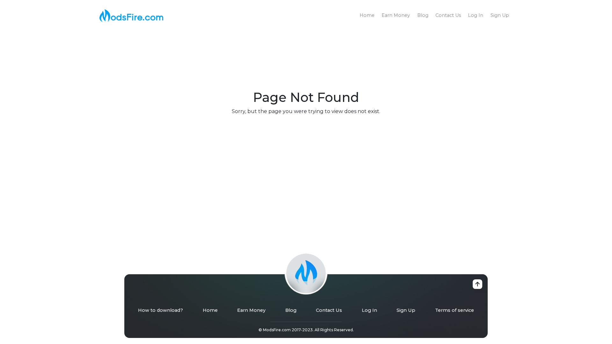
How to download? (160, 310)
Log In (475, 15)
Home (367, 15)
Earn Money (396, 15)
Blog (422, 15)
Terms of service (454, 310)
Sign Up (500, 15)
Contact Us (448, 15)
